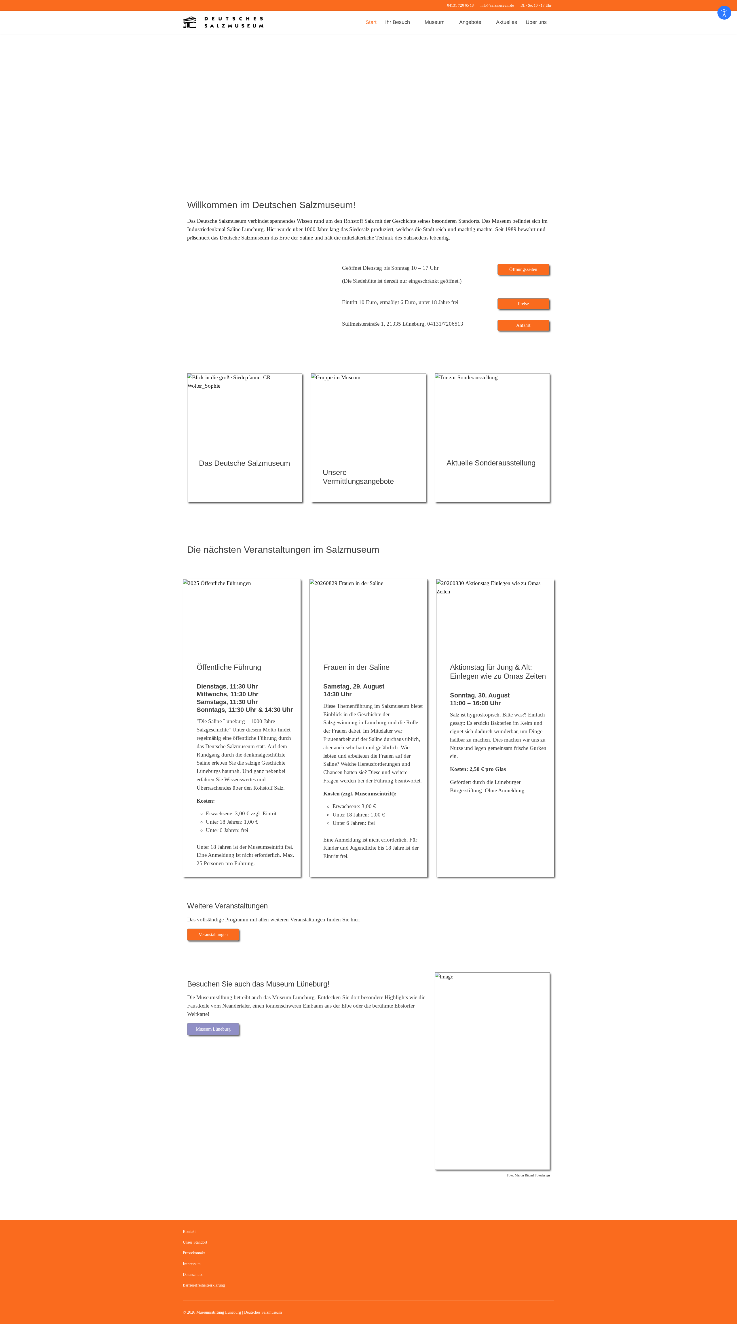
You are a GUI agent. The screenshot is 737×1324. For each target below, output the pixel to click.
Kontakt (189, 1231)
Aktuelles (506, 22)
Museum (435, 22)
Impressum (192, 1264)
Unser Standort (195, 1242)
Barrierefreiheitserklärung (204, 1285)
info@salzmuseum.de (497, 5)
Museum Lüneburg (213, 1029)
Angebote (470, 22)
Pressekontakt (194, 1253)
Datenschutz (192, 1274)
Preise (523, 303)
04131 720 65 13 (460, 5)
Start (371, 22)
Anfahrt (523, 325)
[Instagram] (202, 5)
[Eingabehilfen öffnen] (724, 13)
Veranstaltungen (213, 934)
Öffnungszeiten (523, 269)
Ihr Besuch (397, 22)
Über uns (536, 22)
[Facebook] (184, 5)
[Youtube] (193, 5)
